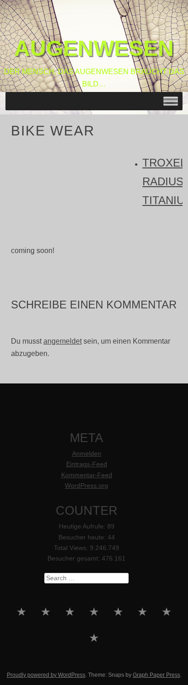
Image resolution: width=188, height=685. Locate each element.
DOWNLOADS (94, 659)
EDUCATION (94, 632)
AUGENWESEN (94, 48)
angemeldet (62, 341)
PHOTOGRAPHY (118, 632)
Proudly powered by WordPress (46, 675)
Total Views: (72, 548)
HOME (21, 632)
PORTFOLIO (46, 632)
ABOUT (167, 632)
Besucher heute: (83, 537)
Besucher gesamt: (74, 558)
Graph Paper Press (156, 675)
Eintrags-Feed (86, 464)
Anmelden (86, 453)
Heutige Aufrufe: (83, 526)
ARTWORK (142, 632)
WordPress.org (86, 485)
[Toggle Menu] (170, 101)
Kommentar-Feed (86, 475)
